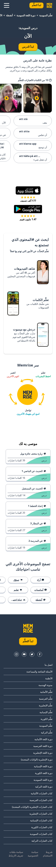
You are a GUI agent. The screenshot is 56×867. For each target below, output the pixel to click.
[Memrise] (49, 5)
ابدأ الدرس (28, 46)
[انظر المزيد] (6, 5)
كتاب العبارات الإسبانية (41, 820)
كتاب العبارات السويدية (41, 834)
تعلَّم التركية (46, 732)
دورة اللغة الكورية (43, 773)
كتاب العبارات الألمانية (41, 793)
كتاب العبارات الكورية (41, 827)
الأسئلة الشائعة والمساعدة (39, 671)
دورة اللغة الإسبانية (43, 766)
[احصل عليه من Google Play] (28, 209)
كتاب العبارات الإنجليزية (40, 813)
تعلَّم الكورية (46, 719)
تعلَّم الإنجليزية (45, 705)
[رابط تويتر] (32, 654)
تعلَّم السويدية (45, 15)
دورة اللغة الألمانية (43, 739)
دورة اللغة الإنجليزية (42, 752)
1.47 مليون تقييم (28, 219)
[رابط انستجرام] (16, 654)
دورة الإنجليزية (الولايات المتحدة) (36, 759)
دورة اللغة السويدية (26, 15)
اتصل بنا (48, 664)
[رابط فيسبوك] (39, 654)
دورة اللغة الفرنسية (42, 746)
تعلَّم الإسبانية (46, 712)
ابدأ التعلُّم (36, 5)
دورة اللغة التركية (43, 786)
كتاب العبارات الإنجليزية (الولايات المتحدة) (32, 807)
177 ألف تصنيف (28, 200)
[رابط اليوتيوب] (24, 654)
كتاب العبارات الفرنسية (41, 800)
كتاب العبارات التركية (42, 840)
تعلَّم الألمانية (46, 692)
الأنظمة (48, 678)
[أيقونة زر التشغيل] (37, 98)
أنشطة (9, 15)
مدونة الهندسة (45, 685)
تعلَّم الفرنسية (45, 698)
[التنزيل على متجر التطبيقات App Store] (28, 190)
